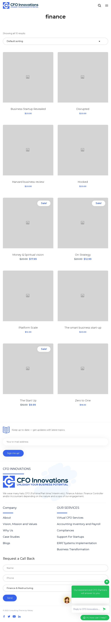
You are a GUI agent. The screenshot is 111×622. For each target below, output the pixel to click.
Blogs (6, 543)
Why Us (8, 530)
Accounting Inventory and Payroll (78, 524)
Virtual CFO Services (70, 517)
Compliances (65, 530)
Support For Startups (70, 536)
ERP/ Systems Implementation (77, 543)
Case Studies (11, 536)
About (7, 517)
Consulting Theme (16, 610)
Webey (30, 610)
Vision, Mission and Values (20, 524)
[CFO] (20, 5)
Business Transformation (73, 549)
